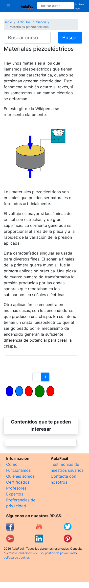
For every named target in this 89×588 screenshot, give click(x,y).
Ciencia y (42, 22)
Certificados (17, 482)
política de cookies (17, 557)
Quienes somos (20, 476)
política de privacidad (60, 553)
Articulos (24, 22)
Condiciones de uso (30, 553)
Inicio (8, 22)
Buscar (70, 38)
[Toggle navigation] (8, 5)
